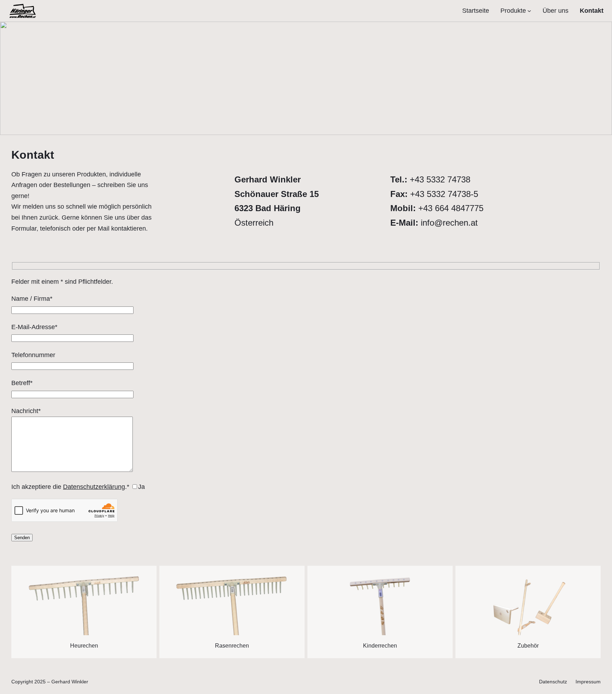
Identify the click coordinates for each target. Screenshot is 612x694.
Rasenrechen (232, 646)
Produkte (513, 10)
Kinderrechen (380, 646)
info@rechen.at (449, 222)
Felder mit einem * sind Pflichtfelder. (62, 281)
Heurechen (84, 646)
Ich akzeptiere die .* (78, 486)
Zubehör (528, 646)
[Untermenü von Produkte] (529, 11)
